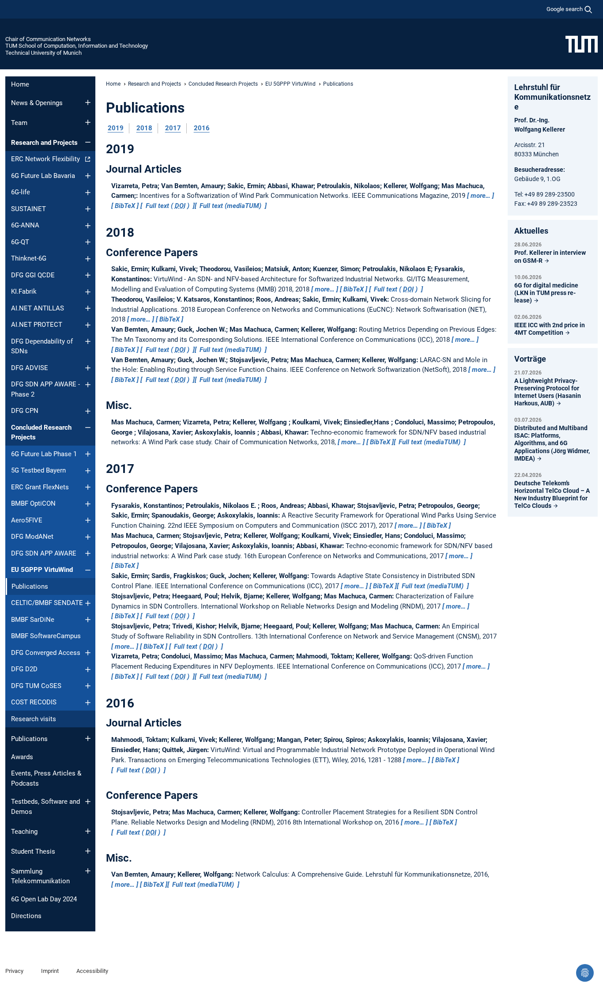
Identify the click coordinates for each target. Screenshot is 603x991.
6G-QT (20, 242)
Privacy (14, 971)
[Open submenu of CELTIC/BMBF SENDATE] (88, 603)
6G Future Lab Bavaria (43, 176)
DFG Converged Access (45, 653)
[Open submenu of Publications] (88, 738)
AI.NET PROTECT (36, 325)
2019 (116, 128)
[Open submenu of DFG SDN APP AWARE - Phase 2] (88, 384)
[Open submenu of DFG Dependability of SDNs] (88, 341)
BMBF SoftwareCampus (46, 636)
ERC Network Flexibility (45, 159)
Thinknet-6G (28, 258)
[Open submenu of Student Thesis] (88, 851)
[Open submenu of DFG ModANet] (88, 537)
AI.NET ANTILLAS (37, 308)
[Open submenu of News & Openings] (88, 102)
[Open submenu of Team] (88, 122)
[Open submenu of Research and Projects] (88, 142)
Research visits (33, 719)
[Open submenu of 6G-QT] (88, 242)
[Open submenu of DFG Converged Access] (88, 652)
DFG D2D (24, 669)
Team (19, 123)
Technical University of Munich (43, 52)
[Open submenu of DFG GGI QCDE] (88, 275)
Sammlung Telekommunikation (40, 876)
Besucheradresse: (539, 169)
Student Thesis (33, 851)
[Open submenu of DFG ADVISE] (88, 368)
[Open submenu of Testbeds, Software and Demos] (88, 801)
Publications (29, 739)
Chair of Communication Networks (48, 39)
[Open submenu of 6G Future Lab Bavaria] (88, 175)
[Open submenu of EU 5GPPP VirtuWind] (88, 570)
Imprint (50, 971)
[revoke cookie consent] (585, 973)
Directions (26, 916)
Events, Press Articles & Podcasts (46, 778)
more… (480, 196)
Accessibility (92, 971)
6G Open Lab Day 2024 (44, 899)
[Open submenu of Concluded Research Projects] (88, 427)
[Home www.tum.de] (581, 44)
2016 (202, 128)
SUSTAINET (28, 209)
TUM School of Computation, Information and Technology (76, 45)
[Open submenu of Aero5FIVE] (88, 520)
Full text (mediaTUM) (230, 206)
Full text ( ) (167, 206)
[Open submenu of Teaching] (88, 831)
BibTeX (125, 206)
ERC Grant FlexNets (40, 487)
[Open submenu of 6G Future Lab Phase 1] (88, 454)
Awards (22, 757)
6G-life (20, 192)
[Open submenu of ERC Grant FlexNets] (88, 487)
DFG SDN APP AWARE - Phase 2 (45, 389)
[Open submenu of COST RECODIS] (88, 702)
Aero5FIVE (26, 520)
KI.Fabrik (24, 291)
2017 (173, 128)
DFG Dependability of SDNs (42, 346)
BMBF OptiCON (33, 503)
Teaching (24, 832)
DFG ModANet (32, 537)
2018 (144, 128)
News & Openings (37, 103)
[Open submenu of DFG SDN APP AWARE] (88, 553)
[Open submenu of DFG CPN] (88, 411)
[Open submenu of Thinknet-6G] (88, 258)
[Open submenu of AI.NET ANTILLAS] (88, 308)
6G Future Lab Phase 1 (44, 454)
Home (20, 84)
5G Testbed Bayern (38, 470)
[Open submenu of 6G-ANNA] (88, 225)
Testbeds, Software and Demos (45, 807)
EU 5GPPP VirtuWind (42, 570)
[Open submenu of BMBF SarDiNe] (88, 619)
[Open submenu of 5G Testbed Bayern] (88, 470)
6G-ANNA (25, 225)
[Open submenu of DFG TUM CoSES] (88, 686)
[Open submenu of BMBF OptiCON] (88, 504)
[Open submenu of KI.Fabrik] (88, 292)
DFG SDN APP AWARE (43, 553)
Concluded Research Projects (41, 433)
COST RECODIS (34, 702)
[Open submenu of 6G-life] (88, 192)
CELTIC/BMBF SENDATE (47, 603)
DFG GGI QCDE (33, 275)
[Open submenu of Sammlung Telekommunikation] (88, 871)
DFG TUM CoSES (36, 686)
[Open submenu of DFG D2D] (88, 669)
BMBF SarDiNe (32, 620)
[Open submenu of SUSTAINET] (88, 209)
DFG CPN (24, 411)
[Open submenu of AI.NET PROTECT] (88, 325)
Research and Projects (44, 143)
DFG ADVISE (29, 368)
